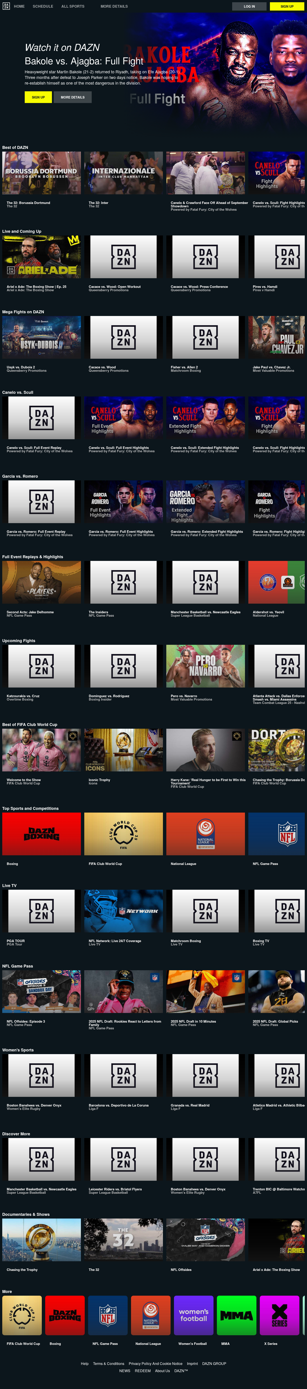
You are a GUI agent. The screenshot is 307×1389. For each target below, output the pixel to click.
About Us (162, 1370)
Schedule (43, 6)
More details (114, 6)
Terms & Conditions (108, 1363)
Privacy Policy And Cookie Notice (155, 1363)
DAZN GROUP (214, 1363)
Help (85, 1363)
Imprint (192, 1363)
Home (19, 6)
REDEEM (143, 1370)
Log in (249, 6)
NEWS (124, 1370)
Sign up (287, 6)
